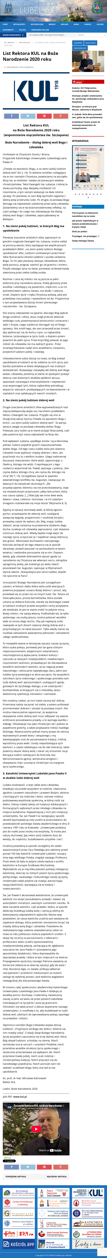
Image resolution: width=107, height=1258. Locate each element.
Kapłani (64, 24)
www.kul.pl (20, 1096)
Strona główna (26, 67)
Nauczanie (91, 42)
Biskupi (52, 24)
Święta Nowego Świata (83, 240)
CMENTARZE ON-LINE (40, 30)
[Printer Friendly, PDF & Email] (7, 1158)
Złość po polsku (79, 231)
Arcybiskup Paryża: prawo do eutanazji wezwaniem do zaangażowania (86, 125)
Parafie (87, 24)
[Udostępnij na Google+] (60, 116)
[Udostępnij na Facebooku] (11, 116)
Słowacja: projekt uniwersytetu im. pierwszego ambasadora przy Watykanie (88, 98)
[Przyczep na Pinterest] (44, 116)
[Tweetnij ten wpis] (28, 116)
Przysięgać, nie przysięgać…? (85, 236)
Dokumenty (8, 30)
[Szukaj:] (90, 34)
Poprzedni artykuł (16, 1176)
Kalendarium (80, 48)
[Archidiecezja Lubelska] (53, 11)
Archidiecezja (37, 24)
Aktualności (19, 24)
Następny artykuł (57, 1176)
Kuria (76, 24)
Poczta (22, 30)
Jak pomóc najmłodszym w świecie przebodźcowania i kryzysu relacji (85, 223)
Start (5, 24)
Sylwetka (78, 42)
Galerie (100, 24)
